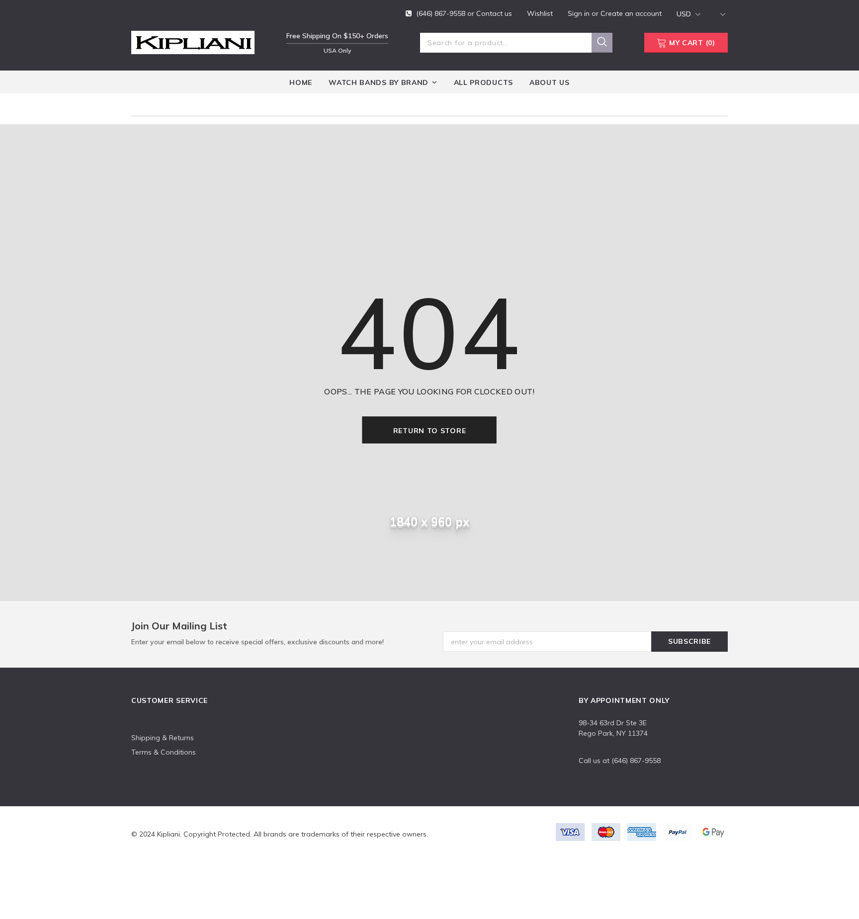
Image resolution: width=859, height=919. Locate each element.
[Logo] (193, 41)
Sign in (580, 13)
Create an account (631, 13)
